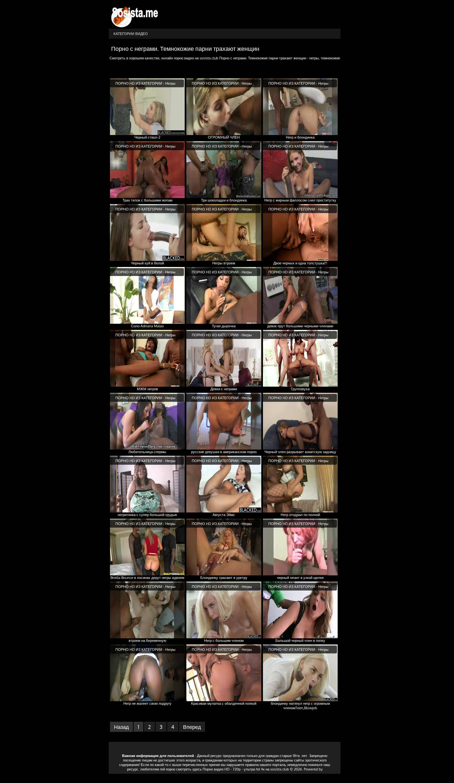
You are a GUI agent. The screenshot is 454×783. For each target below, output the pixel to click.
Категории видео (131, 33)
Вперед (192, 726)
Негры (170, 83)
